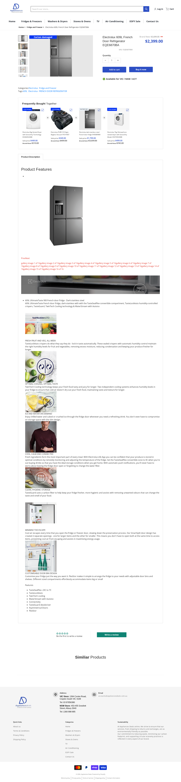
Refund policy (65, 778)
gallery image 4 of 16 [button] (87, 263)
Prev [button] (23, 258)
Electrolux (33, 88)
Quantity (107, 55)
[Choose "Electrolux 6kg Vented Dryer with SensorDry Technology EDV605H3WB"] (42, 110)
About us (17, 726)
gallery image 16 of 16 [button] (53, 269)
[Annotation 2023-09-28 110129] (23, 70)
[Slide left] (30, 56)
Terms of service (88, 778)
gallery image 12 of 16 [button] (111, 266)
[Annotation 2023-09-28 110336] (23, 46)
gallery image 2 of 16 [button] (49, 263)
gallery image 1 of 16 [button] (30, 263)
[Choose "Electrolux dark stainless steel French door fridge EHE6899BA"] (99, 110)
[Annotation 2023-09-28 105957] (23, 38)
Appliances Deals (86, 774)
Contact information (113, 778)
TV (66, 744)
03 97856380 (69, 702)
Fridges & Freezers (73, 731)
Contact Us (69, 757)
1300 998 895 (69, 712)
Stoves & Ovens (71, 739)
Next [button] (27, 258)
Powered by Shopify (98, 774)
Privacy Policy (18, 735)
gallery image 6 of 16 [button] (125, 263)
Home (67, 726)
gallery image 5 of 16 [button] (106, 263)
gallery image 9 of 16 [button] (51, 266)
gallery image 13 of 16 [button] (132, 266)
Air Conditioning (72, 748)
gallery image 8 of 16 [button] (32, 266)
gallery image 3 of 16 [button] (68, 263)
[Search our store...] (146, 9)
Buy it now (141, 69)
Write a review (112, 634)
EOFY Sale (69, 752)
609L (25, 91)
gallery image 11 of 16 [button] (91, 266)
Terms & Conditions (21, 731)
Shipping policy (100, 778)
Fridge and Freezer (34, 27)
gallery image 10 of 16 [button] (71, 266)
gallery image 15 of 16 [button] (33, 269)
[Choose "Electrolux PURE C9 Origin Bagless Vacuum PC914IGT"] (71, 110)
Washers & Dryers (72, 735)
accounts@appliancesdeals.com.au (112, 696)
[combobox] (90, 9)
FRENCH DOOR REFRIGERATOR (53, 91)
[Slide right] (91, 56)
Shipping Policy (19, 739)
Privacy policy (76, 778)
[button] (90, 266)
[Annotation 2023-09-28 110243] (23, 62)
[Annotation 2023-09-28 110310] (23, 54)
